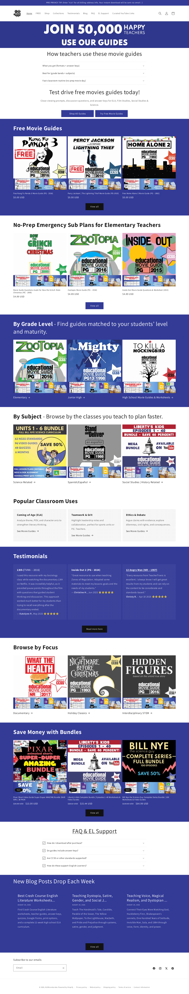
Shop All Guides (77, 113)
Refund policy (95, 987)
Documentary (21, 713)
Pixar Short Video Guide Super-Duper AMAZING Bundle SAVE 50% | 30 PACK (39, 798)
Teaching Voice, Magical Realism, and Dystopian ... (147, 898)
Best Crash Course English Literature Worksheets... (38, 898)
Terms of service (124, 987)
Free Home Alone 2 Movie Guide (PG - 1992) (141, 193)
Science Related (22, 482)
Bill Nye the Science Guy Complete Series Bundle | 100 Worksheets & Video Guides (145, 798)
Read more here (94, 629)
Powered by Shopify (65, 987)
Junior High (75, 397)
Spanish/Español (78, 482)
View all (94, 206)
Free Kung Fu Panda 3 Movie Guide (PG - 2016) (33, 193)
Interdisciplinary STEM (135, 713)
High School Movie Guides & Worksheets (146, 397)
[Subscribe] (63, 968)
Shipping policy (109, 987)
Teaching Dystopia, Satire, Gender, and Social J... (92, 898)
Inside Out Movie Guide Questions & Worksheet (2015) (145, 290)
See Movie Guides (26, 531)
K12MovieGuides (51, 987)
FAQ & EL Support (94, 831)
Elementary (20, 397)
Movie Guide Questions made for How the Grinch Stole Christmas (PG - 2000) (36, 291)
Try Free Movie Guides (111, 113)
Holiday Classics (77, 713)
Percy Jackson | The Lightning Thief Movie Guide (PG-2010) (93, 193)
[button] (160, 13)
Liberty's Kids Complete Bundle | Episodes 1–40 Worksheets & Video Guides (94, 798)
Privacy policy (81, 987)
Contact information (142, 987)
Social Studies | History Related (141, 482)
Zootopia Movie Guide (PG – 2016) (82, 290)
